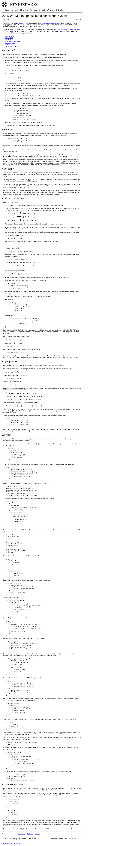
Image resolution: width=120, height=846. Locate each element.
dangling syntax (10, 43)
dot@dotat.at (15, 843)
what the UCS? (9, 36)
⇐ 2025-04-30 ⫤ (6, 20)
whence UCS (9, 38)
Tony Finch (6, 843)
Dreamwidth (21, 834)
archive (25, 10)
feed (43, 10)
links (51, 10)
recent (35, 10)
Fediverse (30, 834)
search (16, 10)
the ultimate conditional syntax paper (42, 439)
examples (8, 44)
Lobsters (37, 834)
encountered (20, 23)
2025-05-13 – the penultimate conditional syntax (34, 15)
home (7, 10)
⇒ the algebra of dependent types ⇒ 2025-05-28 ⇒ (65, 839)
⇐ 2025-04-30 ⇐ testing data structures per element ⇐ (19, 839)
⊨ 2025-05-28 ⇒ (78, 19)
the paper (41, 150)
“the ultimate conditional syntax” (50, 23)
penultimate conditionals (12, 41)
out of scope (8, 39)
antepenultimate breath (12, 46)
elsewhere (60, 10)
